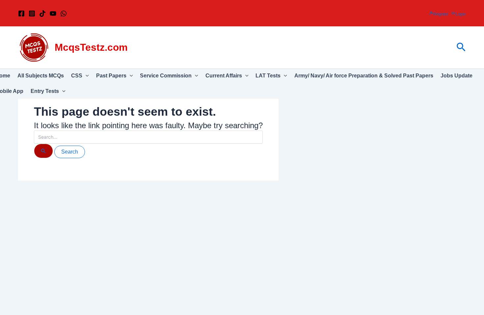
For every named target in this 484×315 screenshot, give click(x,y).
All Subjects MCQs (40, 75)
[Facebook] (21, 13)
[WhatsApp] (63, 13)
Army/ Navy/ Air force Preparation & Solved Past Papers (363, 75)
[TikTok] (42, 13)
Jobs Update (456, 75)
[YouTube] (53, 13)
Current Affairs (223, 75)
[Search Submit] (43, 151)
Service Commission (166, 75)
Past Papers (111, 75)
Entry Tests (45, 91)
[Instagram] (32, 13)
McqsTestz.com (91, 47)
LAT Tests (268, 75)
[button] (461, 47)
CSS (76, 75)
